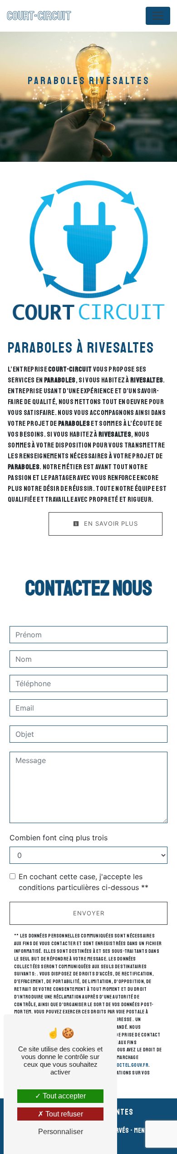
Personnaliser (60, 1131)
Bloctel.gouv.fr (129, 1065)
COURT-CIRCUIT (39, 16)
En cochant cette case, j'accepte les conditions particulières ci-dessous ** (83, 882)
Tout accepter (63, 1096)
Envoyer (88, 913)
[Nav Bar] (158, 16)
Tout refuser (63, 1114)
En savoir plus (110, 523)
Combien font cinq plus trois (59, 837)
